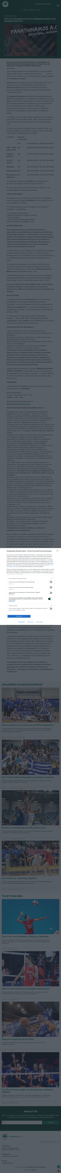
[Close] (57, 551)
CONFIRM (19, 616)
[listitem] (30, 578)
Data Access (30, 622)
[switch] (50, 582)
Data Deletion (21, 622)
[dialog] (30, 586)
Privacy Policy (39, 622)
